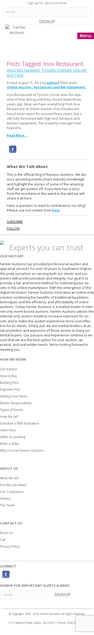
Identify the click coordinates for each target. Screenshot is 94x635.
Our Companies (12, 491)
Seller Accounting (12, 437)
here (56, 210)
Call (2, 539)
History (5, 498)
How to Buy (8, 376)
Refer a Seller (9, 444)
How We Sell (9, 416)
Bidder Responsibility (16, 403)
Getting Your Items (13, 396)
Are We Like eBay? (13, 485)
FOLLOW (13, 228)
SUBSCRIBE (15, 222)
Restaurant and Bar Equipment (59, 87)
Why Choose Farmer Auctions (22, 450)
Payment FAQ (10, 389)
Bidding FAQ (9, 382)
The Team (7, 505)
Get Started (8, 369)
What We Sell (9, 478)
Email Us (6, 533)
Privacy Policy (10, 546)
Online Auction (19, 87)
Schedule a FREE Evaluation (19, 423)
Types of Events (11, 410)
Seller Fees (8, 430)
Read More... (17, 135)
